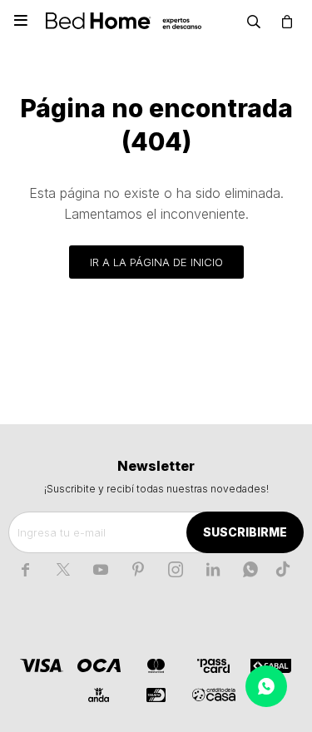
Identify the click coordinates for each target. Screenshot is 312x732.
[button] (253, 21)
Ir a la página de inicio (156, 262)
